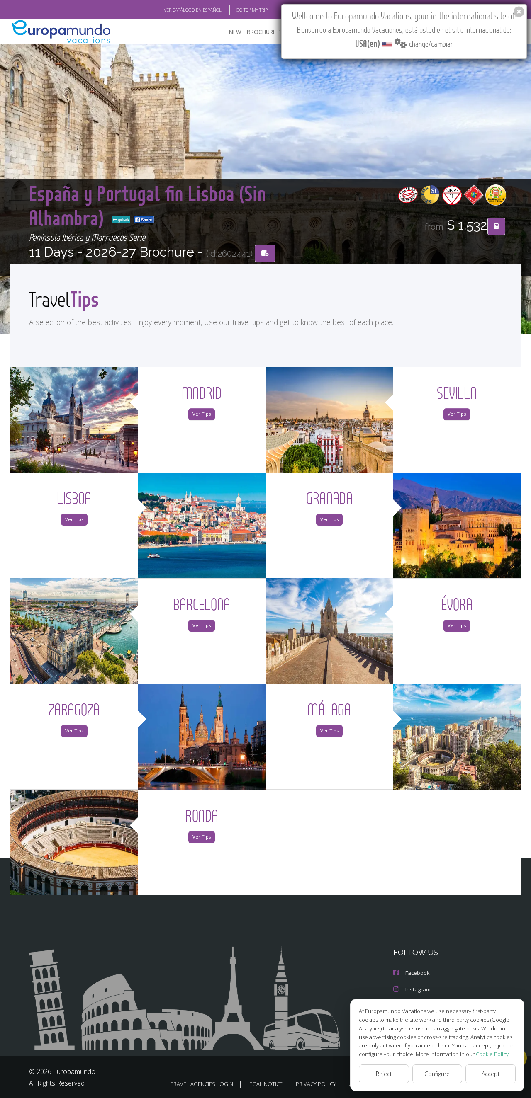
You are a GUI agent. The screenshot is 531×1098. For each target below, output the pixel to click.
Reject (384, 1074)
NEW (235, 32)
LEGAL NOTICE (264, 1084)
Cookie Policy (492, 1054)
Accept (491, 1074)
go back (123, 220)
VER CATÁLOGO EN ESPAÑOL (193, 10)
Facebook (417, 973)
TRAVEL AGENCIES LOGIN (202, 1084)
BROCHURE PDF (267, 32)
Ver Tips (201, 414)
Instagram (418, 989)
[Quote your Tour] (496, 226)
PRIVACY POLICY (316, 1084)
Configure (437, 1074)
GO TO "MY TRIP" (253, 10)
